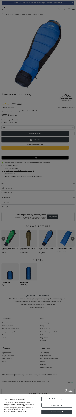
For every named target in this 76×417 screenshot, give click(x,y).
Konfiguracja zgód (56, 405)
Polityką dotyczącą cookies (21, 404)
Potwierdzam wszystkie (56, 412)
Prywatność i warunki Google (18, 411)
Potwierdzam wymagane (56, 399)
